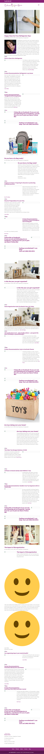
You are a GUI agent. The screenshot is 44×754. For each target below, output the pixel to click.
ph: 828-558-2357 (12, 752)
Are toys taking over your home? (15, 425)
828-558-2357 (8, 1)
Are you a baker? (7, 739)
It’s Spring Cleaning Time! (9, 738)
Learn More (6, 88)
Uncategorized (25, 37)
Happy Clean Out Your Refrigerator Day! (17, 36)
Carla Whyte (8, 37)
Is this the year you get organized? (15, 281)
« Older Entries (7, 733)
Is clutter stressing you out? (9, 743)
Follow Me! (14, 242)
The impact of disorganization (14, 547)
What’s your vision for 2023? (9, 741)
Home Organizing (19, 37)
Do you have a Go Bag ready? (13, 158)
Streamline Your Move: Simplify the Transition (12, 736)
